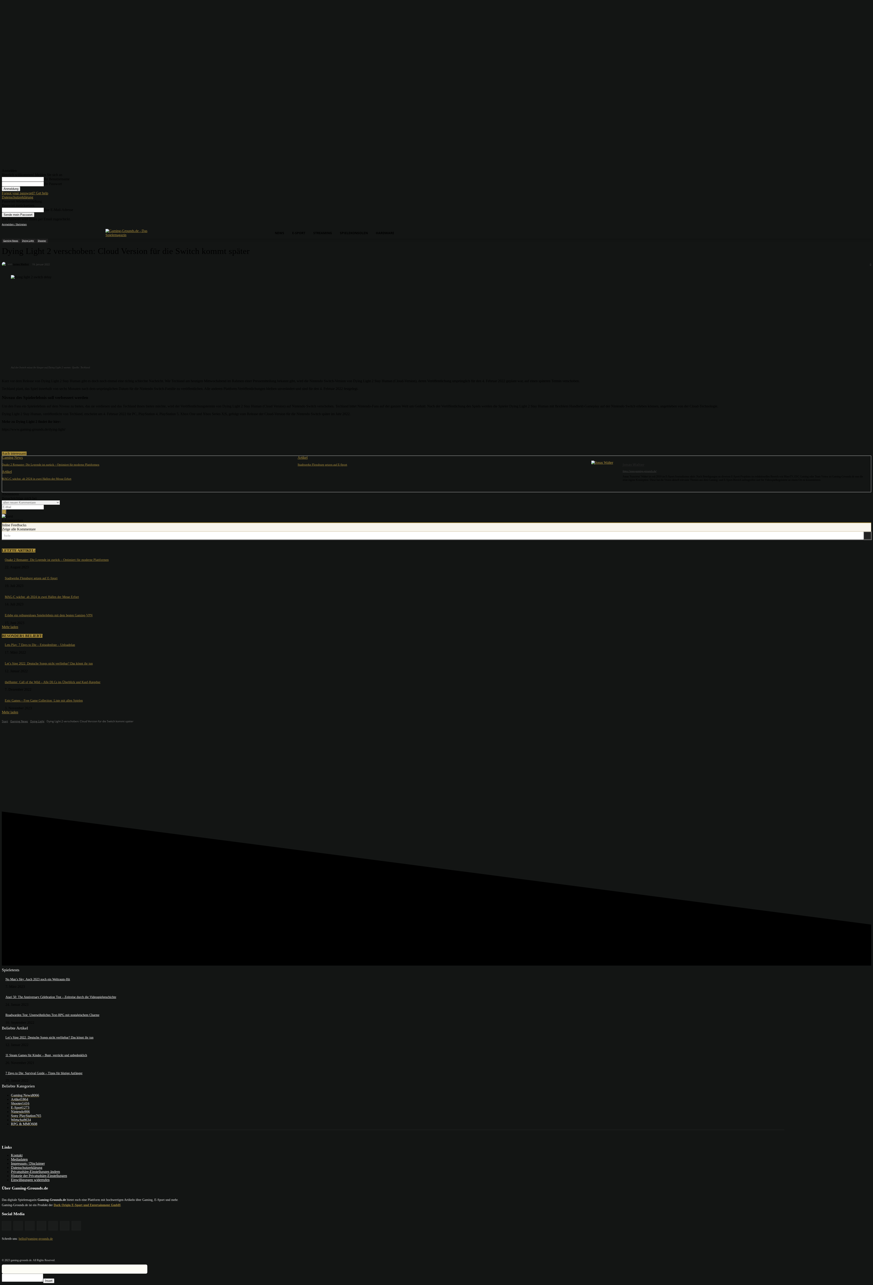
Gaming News (10, 240)
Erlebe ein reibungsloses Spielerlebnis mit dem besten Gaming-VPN (49, 615)
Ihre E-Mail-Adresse (58, 210)
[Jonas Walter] (5, 264)
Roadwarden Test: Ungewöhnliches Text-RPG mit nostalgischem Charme (52, 1015)
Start (5, 721)
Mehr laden (10, 627)
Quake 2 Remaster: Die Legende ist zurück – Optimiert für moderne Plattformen (50, 464)
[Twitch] (856, 224)
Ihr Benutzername (57, 179)
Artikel (303, 457)
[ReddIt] (76, 439)
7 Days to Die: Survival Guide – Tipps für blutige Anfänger (44, 1073)
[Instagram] (843, 224)
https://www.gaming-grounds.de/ (640, 471)
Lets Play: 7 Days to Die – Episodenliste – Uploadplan (40, 645)
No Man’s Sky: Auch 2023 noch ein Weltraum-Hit (37, 979)
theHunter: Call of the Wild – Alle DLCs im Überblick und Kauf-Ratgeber (52, 682)
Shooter (42, 240)
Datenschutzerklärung (17, 197)
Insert (49, 1280)
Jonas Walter (21, 264)
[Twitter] (862, 224)
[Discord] (830, 224)
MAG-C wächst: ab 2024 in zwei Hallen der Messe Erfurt (36, 478)
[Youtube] (868, 224)
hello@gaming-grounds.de (36, 1238)
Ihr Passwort (53, 184)
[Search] (867, 536)
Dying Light (28, 240)
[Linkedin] (849, 224)
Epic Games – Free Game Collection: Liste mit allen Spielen (44, 700)
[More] (93, 440)
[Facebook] (837, 224)
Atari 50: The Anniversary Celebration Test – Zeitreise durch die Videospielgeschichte (60, 997)
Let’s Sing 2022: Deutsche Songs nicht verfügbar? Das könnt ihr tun (49, 663)
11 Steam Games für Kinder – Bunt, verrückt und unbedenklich (46, 1055)
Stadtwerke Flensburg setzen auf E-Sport (322, 464)
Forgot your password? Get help (25, 193)
